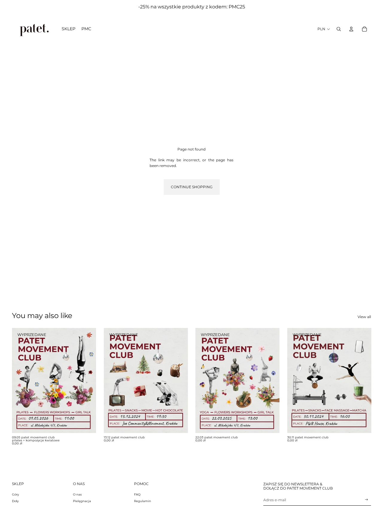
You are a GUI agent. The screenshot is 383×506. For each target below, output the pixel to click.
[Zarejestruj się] (366, 499)
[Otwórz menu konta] (351, 29)
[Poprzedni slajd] (21, 380)
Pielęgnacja (82, 501)
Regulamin (142, 501)
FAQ (137, 494)
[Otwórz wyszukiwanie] (338, 29)
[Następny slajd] (87, 380)
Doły (15, 501)
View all (364, 316)
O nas (77, 494)
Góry (15, 494)
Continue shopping (191, 187)
